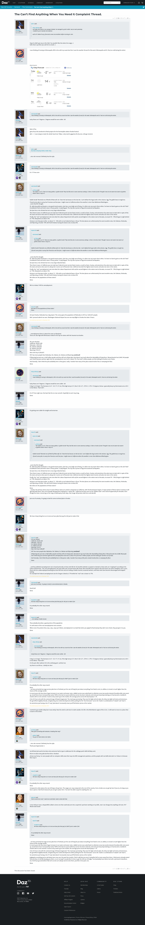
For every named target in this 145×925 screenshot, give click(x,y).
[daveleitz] (21, 372)
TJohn (17, 736)
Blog (82, 889)
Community (40, 3)
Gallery (99, 889)
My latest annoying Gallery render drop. (41, 151)
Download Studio (128, 2)
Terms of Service (80, 917)
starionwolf (19, 59)
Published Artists (117, 892)
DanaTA (18, 236)
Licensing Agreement (69, 917)
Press (82, 896)
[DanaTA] (21, 231)
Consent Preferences (69, 910)
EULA (95, 917)
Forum (98, 892)
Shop (14, 3)
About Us (83, 892)
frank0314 (18, 173)
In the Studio (100, 885)
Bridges (82, 903)
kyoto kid (18, 155)
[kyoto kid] (21, 150)
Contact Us (67, 885)
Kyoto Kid (33, 230)
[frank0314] (21, 168)
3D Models (31, 3)
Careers (83, 899)
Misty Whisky (36, 28)
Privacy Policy (89, 917)
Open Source (67, 907)
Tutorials (66, 889)
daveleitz (18, 378)
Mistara (18, 30)
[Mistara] (21, 25)
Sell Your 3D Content (69, 896)
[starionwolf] (21, 53)
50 (127, 18)
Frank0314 (34, 600)
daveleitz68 (34, 638)
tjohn (32, 23)
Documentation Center (70, 903)
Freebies (115, 889)
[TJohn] (21, 731)
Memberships (49, 3)
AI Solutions (59, 3)
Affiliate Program (68, 899)
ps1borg (35, 190)
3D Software (21, 3)
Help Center (67, 892)
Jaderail (35, 735)
